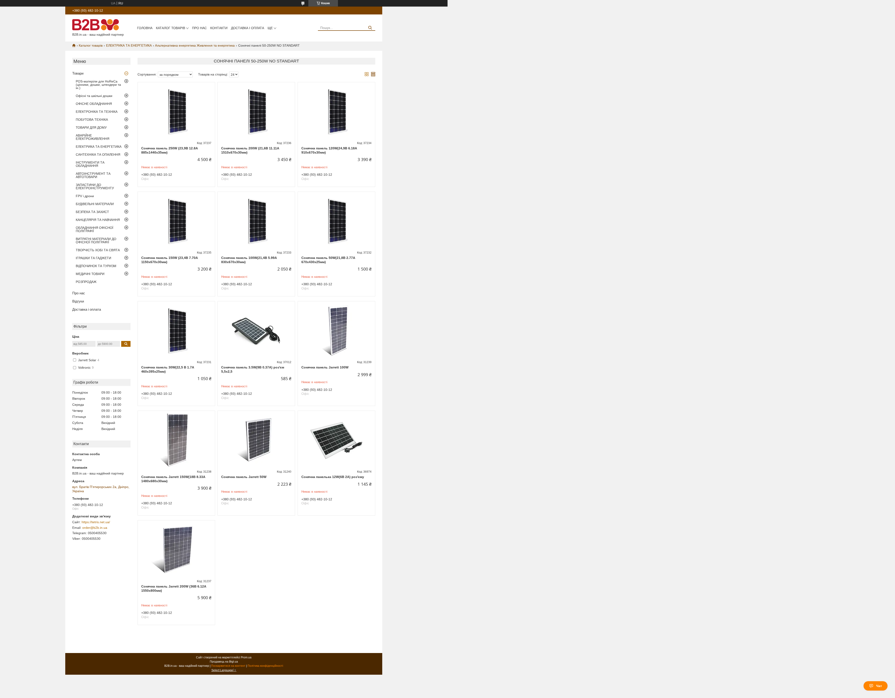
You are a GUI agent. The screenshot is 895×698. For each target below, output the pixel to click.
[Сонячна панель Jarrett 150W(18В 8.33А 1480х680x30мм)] (176, 440)
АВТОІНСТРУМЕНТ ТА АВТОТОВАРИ (93, 175)
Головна (144, 28)
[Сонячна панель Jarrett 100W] (336, 330)
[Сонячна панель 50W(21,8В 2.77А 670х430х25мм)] (336, 221)
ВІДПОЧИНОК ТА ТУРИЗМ (96, 266)
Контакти (218, 28)
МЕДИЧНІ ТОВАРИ (90, 274)
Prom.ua (246, 657)
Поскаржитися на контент (228, 665)
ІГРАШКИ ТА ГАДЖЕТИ (93, 258)
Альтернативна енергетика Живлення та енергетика (195, 45)
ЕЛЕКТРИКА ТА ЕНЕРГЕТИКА (129, 45)
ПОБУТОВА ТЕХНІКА (92, 119)
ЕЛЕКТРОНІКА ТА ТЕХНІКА (96, 111)
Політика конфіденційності (265, 665)
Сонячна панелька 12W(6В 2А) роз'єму (332, 477)
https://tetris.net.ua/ (96, 522)
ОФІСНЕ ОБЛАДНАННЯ (94, 104)
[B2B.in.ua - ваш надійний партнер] (95, 24)
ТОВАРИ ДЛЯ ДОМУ (91, 127)
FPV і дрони (85, 196)
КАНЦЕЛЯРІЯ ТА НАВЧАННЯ (98, 220)
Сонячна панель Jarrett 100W (324, 367)
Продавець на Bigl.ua (224, 661)
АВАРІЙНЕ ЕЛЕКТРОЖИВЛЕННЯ (92, 137)
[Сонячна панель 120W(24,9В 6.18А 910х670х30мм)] (336, 111)
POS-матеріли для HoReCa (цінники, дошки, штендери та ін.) (98, 84)
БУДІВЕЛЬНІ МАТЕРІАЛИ (95, 204)
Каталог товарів (170, 28)
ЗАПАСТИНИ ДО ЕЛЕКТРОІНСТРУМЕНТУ (95, 186)
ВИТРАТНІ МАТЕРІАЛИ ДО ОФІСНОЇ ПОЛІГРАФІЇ (96, 240)
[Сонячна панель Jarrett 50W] (256, 440)
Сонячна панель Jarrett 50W (243, 477)
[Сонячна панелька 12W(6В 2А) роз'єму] (336, 440)
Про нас (199, 28)
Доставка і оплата (247, 28)
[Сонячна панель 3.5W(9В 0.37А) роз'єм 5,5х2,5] (256, 330)
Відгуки (78, 301)
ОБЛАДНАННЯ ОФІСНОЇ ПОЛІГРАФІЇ (94, 229)
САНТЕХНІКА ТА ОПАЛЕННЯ (98, 154)
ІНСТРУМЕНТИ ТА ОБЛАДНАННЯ (90, 164)
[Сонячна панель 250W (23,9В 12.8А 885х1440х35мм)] (176, 111)
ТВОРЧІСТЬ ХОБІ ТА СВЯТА (98, 250)
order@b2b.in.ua (94, 528)
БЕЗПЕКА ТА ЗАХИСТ (92, 212)
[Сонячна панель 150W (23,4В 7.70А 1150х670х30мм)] (176, 221)
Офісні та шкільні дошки (94, 96)
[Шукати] (370, 28)
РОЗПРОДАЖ (86, 282)
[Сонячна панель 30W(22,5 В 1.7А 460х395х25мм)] (176, 330)
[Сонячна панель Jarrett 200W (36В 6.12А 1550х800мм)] (176, 549)
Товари (77, 73)
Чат (879, 686)
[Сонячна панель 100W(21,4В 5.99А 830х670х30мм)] (256, 221)
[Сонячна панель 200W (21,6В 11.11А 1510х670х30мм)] (256, 111)
